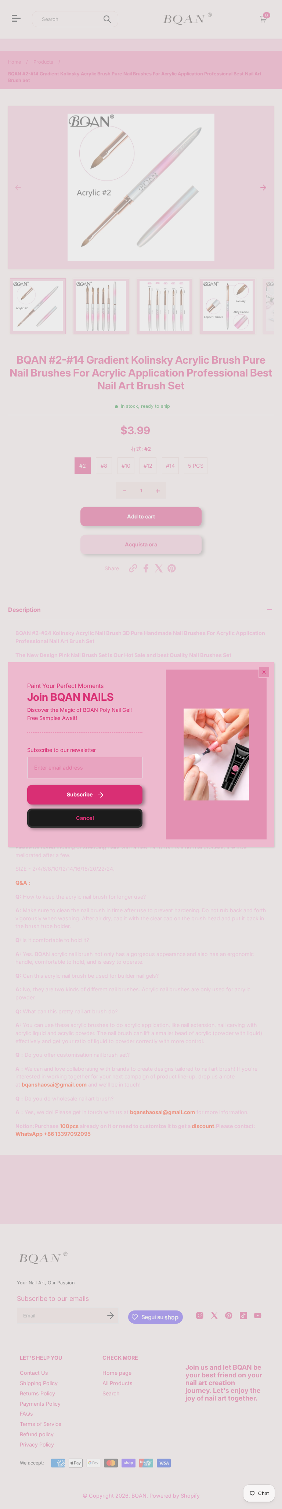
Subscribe (80, 794)
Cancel (85, 818)
